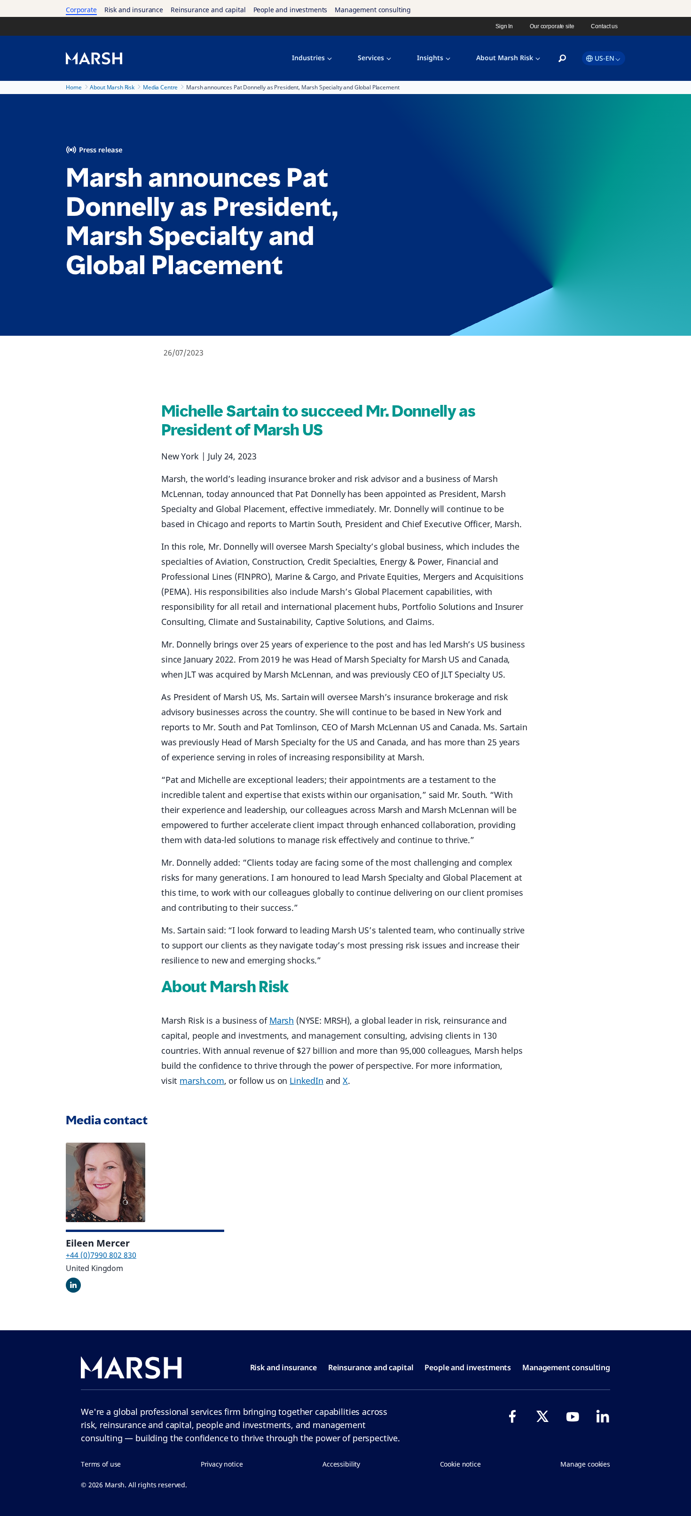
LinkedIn (306, 1080)
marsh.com (202, 1080)
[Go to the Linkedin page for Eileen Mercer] (73, 1285)
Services (371, 57)
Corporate (81, 9)
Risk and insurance (133, 9)
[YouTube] (572, 1416)
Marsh (281, 1020)
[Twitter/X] (542, 1416)
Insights (430, 57)
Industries (308, 57)
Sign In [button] (504, 26)
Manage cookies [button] (585, 1464)
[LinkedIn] (602, 1416)
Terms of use (101, 1464)
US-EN (604, 58)
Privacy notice (222, 1464)
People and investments (290, 9)
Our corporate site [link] (552, 26)
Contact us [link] (604, 26)
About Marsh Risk (504, 57)
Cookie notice (460, 1464)
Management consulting (373, 9)
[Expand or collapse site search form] (562, 58)
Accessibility (341, 1464)
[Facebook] (512, 1416)
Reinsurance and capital (208, 9)
